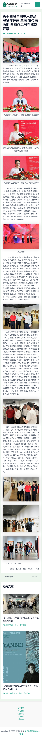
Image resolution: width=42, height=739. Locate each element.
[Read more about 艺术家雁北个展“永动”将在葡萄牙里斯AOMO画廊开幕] (21, 657)
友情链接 (21, 719)
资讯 (15, 693)
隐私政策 (21, 711)
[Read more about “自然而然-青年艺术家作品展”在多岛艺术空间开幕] (21, 604)
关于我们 (21, 708)
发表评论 (6, 625)
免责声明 (21, 714)
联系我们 (21, 717)
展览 (11, 625)
